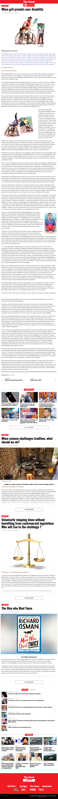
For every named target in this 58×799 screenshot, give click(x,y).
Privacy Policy (5, 796)
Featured (12, 375)
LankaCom (43, 797)
